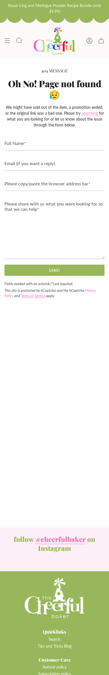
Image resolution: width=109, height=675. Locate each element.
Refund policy (55, 667)
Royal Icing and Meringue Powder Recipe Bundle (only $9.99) (54, 8)
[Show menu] (7, 40)
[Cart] (101, 40)
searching (90, 113)
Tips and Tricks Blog (55, 646)
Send (54, 270)
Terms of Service (33, 295)
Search (54, 639)
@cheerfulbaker (60, 539)
